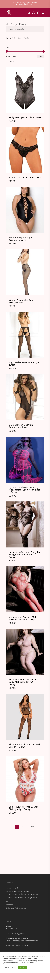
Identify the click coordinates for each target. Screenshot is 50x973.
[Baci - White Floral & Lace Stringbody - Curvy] (25, 779)
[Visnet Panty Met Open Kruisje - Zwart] (25, 272)
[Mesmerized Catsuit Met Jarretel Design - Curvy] (25, 589)
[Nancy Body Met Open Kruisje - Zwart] (25, 210)
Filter (41, 56)
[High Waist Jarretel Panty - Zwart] (25, 335)
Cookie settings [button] (10, 968)
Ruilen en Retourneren (16, 908)
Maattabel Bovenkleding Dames (23, 897)
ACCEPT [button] (22, 967)
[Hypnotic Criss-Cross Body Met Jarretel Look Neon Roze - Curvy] (25, 460)
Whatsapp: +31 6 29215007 (17, 945)
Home (8, 38)
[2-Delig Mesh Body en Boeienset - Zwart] (25, 397)
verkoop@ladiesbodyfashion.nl (26, 940)
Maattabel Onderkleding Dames (23, 894)
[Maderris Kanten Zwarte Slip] (25, 150)
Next (32, 827)
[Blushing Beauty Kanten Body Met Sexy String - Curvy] (25, 652)
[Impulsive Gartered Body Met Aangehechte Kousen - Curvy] (25, 524)
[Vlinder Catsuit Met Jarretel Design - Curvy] (25, 717)
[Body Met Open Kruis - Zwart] (25, 90)
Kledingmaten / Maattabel (18, 891)
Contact (9, 904)
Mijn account (12, 888)
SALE (8, 901)
